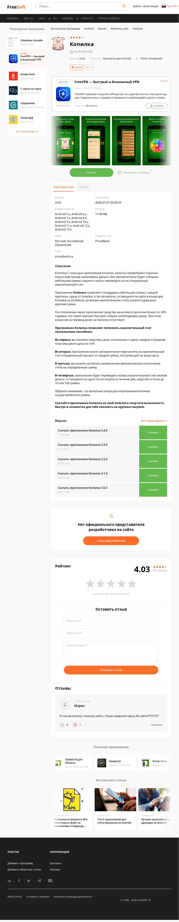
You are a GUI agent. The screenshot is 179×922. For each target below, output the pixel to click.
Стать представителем (111, 540)
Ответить (157, 724)
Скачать (91, 172)
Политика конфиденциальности (73, 896)
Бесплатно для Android (117, 58)
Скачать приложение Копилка (82, 430)
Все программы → (27, 131)
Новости (87, 18)
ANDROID (67, 18)
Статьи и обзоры (108, 18)
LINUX (41, 18)
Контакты (55, 863)
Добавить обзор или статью (24, 869)
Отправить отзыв (111, 670)
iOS (91, 67)
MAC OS (28, 18)
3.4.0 (77, 58)
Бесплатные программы (65, 28)
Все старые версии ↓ (154, 420)
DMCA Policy (15, 896)
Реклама (55, 869)
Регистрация (150, 6)
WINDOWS (13, 18)
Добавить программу (20, 863)
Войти (137, 6)
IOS (55, 18)
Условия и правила (37, 896)
